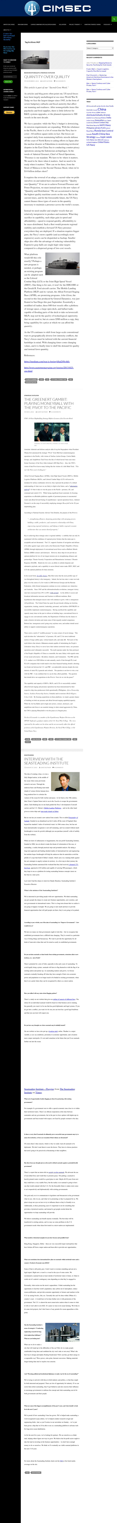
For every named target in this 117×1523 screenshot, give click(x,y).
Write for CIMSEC (9, 24)
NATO (102, 125)
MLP (70, 379)
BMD (45, 739)
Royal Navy (90, 131)
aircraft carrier (96, 106)
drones (106, 115)
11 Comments (56, 412)
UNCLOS (100, 140)
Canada (95, 110)
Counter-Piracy (91, 112)
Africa (88, 106)
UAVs (95, 140)
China (102, 109)
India (108, 117)
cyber (98, 112)
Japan (109, 120)
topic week (106, 136)
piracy (98, 128)
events (88, 118)
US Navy (90, 145)
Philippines (90, 128)
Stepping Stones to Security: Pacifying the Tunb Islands (99, 64)
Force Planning (31, 379)
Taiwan (98, 137)
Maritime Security (92, 125)
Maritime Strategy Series (92, 24)
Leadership (89, 122)
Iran (105, 120)
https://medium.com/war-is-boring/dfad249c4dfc (47, 361)
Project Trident (74, 24)
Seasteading (29, 755)
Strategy (91, 136)
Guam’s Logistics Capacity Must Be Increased (97, 70)
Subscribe (8, 81)
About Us (6, 30)
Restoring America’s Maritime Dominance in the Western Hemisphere (99, 77)
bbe (87, 83)
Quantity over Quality (47, 76)
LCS (47, 379)
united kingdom (92, 142)
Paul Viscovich (91, 75)
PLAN (103, 128)
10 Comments (60, 81)
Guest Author (47, 81)
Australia (89, 110)
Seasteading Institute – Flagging (39, 1089)
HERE (9, 96)
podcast (108, 128)
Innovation (99, 120)
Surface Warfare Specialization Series (43, 24)
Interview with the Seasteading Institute (46, 761)
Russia (97, 130)
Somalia (89, 134)
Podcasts (107, 24)
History (103, 118)
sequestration (31, 382)
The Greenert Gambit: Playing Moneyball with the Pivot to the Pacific (49, 403)
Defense (103, 112)
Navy (108, 125)
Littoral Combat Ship (59, 379)
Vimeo (38, 1092)
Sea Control (107, 130)
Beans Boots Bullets (32, 73)
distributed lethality (94, 115)
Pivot (28, 742)
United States (103, 142)
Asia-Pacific (36, 739)
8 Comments (58, 767)
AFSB (27, 739)
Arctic (103, 106)
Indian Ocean (90, 120)
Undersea (106, 140)
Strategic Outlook (47, 73)
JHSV (41, 379)
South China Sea (101, 133)
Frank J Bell (90, 69)
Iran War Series (23, 24)
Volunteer (62, 24)
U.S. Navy (90, 140)
